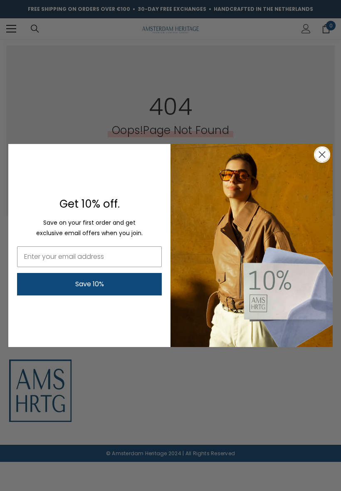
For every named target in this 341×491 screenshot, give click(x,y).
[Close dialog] (322, 154)
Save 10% (89, 284)
